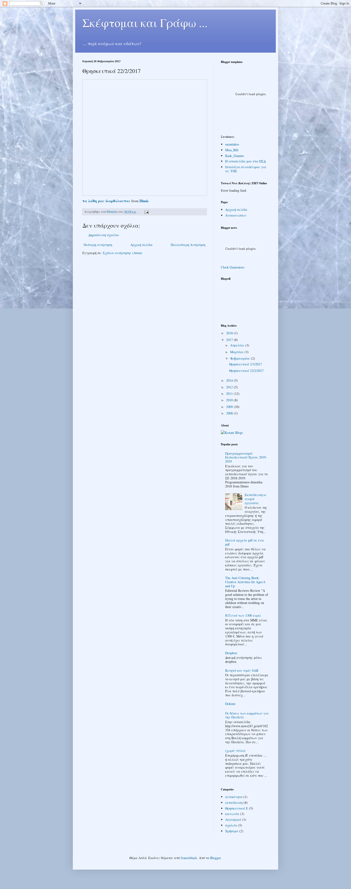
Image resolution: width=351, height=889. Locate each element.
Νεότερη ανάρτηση (98, 244)
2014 (230, 380)
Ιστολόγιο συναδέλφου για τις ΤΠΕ (245, 169)
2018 (230, 333)
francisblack (189, 857)
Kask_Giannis (234, 155)
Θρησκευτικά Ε (236, 808)
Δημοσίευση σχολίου (103, 235)
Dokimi (230, 703)
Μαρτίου (237, 352)
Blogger (215, 857)
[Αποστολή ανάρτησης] (146, 212)
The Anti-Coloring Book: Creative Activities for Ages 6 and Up (245, 582)
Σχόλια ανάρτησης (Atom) (122, 253)
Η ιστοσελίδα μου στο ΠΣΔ (245, 161)
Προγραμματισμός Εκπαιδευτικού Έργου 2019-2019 (246, 457)
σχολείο (231, 825)
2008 (230, 413)
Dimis (144, 200)
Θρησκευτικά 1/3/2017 (245, 364)
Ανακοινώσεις (236, 215)
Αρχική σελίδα (141, 244)
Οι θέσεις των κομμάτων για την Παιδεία (247, 715)
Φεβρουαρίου (240, 358)
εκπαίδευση (234, 802)
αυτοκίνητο (233, 796)
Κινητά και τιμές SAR (241, 670)
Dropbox (231, 653)
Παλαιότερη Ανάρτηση (188, 244)
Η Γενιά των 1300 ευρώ (243, 615)
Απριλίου (237, 345)
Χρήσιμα (231, 831)
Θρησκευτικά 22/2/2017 (246, 370)
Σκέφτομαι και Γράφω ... (144, 22)
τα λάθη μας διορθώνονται (106, 200)
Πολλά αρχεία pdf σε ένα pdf (244, 542)
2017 (230, 339)
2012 (230, 387)
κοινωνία (232, 813)
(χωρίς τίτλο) (235, 750)
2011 (230, 393)
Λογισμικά (233, 819)
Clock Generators (232, 267)
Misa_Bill (231, 150)
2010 (230, 400)
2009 (230, 406)
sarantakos (232, 144)
